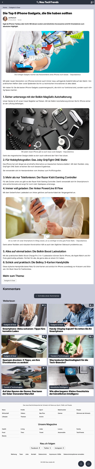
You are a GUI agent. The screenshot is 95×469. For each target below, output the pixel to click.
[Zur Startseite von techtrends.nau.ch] (48, 2)
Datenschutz (43, 454)
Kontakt (33, 454)
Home (5, 7)
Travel (41, 432)
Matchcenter (62, 410)
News (4, 410)
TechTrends (80, 432)
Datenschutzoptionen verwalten (74, 454)
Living (23, 429)
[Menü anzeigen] (92, 2)
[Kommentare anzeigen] (88, 464)
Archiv (41, 416)
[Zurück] (2, 2)
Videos (23, 413)
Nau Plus (42, 413)
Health (4, 429)
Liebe (41, 429)
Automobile (61, 432)
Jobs (27, 454)
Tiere (22, 432)
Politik (23, 410)
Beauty (4, 436)
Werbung (14, 454)
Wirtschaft (5, 413)
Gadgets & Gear (14, 7)
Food (3, 432)
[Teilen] (81, 464)
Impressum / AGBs (55, 454)
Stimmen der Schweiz (83, 413)
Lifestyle (4, 416)
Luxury (60, 429)
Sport (41, 410)
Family (79, 429)
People (79, 410)
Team (21, 454)
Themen (23, 416)
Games (60, 413)
